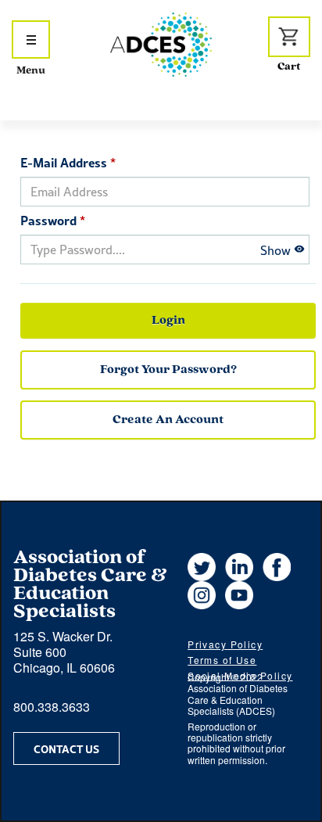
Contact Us (66, 748)
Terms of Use (222, 659)
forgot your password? (168, 370)
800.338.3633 (51, 707)
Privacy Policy (225, 644)
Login (168, 320)
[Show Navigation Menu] (31, 39)
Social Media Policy (240, 675)
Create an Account (168, 420)
